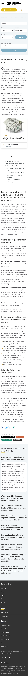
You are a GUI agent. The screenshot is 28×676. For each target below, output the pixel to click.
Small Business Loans (6, 636)
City (2, 27)
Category (17, 27)
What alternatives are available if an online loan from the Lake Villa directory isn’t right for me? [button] (13, 569)
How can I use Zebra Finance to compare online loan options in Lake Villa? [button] (13, 537)
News (2, 595)
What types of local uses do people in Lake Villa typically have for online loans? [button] (12, 498)
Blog (2, 592)
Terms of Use (4, 612)
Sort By (3, 34)
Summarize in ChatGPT (8, 437)
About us (3, 588)
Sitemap (9, 653)
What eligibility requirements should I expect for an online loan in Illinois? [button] (14, 517)
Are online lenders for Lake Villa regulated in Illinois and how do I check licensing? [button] (12, 547)
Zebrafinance (4, 17)
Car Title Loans (5, 632)
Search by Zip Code (6, 43)
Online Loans (4, 643)
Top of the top (4, 646)
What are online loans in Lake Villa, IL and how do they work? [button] (13, 458)
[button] (2, 3)
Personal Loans (5, 629)
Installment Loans (5, 625)
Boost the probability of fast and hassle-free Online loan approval (15, 175)
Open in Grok (17, 439)
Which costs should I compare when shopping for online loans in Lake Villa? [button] (12, 527)
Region (3, 21)
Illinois (3, 90)
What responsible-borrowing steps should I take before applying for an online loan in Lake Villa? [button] (12, 557)
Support (3, 602)
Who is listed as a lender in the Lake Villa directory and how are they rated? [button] (13, 508)
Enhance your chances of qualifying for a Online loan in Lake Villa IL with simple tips (15, 163)
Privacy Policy (4, 616)
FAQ (2, 599)
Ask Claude (20, 437)
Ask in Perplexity (6, 439)
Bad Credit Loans (5, 639)
